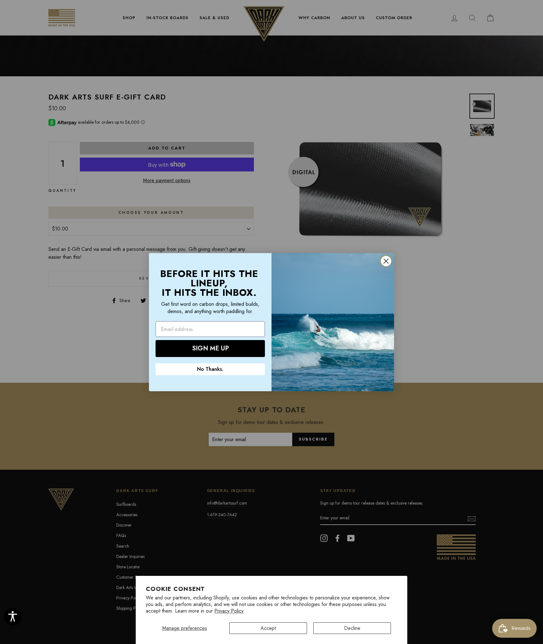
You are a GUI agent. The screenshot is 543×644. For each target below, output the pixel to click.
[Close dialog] (386, 261)
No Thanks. (210, 369)
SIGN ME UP (210, 348)
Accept (268, 628)
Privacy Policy (229, 610)
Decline (352, 628)
